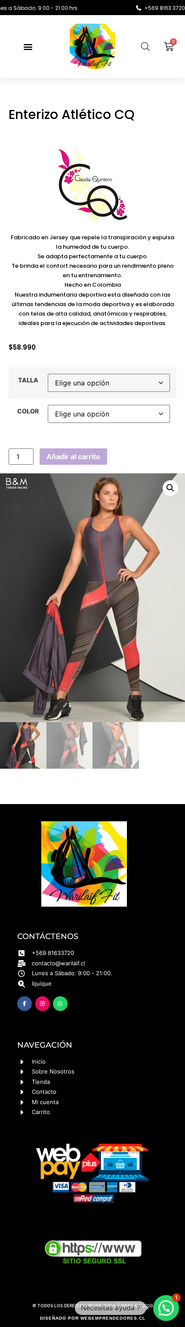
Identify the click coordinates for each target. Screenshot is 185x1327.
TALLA (28, 380)
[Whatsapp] (60, 1003)
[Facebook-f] (24, 1003)
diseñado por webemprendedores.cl (92, 1318)
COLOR (28, 411)
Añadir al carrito (73, 456)
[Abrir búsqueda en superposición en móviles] (145, 46)
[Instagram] (42, 1003)
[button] (28, 46)
